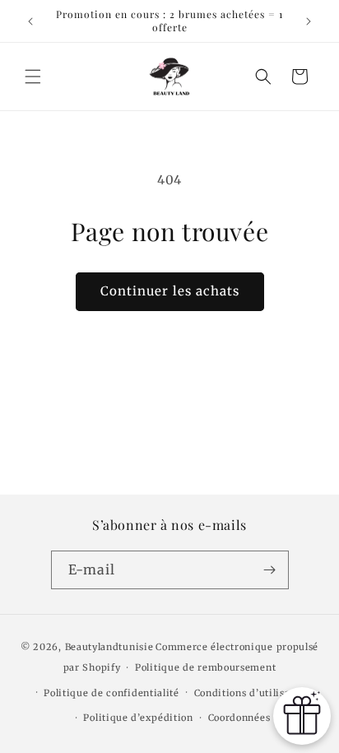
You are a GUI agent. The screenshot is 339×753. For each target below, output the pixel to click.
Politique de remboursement (205, 667)
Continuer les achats (169, 291)
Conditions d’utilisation (252, 693)
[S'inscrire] (270, 570)
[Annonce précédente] (30, 21)
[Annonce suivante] (308, 21)
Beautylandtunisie (109, 647)
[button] (33, 76)
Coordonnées (239, 717)
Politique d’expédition (138, 717)
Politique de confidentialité (111, 693)
